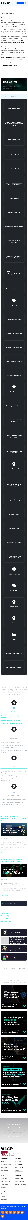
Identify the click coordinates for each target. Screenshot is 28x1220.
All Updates (4, 1184)
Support (3, 1187)
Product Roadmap (6, 1164)
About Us (3, 1161)
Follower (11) (5, 916)
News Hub (4, 1178)
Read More (4, 853)
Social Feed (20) (6, 921)
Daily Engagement (20, 1184)
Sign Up (21, 3)
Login (13, 3)
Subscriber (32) (6, 913)
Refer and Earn (19, 1181)
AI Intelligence (19, 1164)
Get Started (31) (6, 918)
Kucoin (3, 1196)
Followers (22, 968)
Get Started (4, 1170)
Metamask (4, 1199)
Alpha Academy (5, 1181)
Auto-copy (5, 968)
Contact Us (4, 1167)
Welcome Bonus (19, 1178)
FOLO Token (18, 1161)
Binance (13, 968)
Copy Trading (19, 1167)
